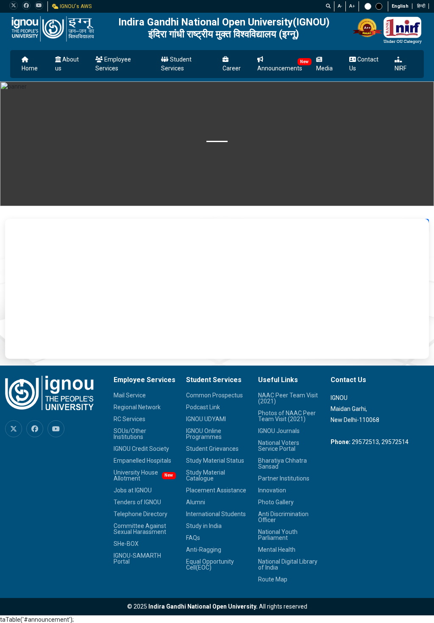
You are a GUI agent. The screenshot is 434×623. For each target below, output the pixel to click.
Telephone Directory (140, 514)
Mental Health (276, 550)
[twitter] (13, 5)
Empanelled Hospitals (142, 461)
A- (340, 6)
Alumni (195, 502)
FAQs (193, 538)
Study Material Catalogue (205, 475)
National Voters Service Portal (278, 446)
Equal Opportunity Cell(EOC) (210, 564)
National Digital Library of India (287, 564)
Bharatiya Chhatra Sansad (282, 463)
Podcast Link (203, 407)
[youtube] (39, 5)
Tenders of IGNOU (137, 502)
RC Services (129, 419)
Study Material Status (215, 461)
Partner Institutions (283, 478)
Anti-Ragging (203, 550)
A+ (352, 6)
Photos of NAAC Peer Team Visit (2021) (287, 416)
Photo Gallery (276, 502)
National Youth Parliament (278, 535)
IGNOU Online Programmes (204, 434)
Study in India (204, 526)
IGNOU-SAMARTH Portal (137, 558)
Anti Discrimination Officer (283, 517)
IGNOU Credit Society (141, 449)
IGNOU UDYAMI (206, 419)
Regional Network (137, 407)
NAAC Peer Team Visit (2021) (288, 398)
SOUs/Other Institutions (130, 434)
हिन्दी (421, 6)
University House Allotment (136, 475)
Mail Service (130, 395)
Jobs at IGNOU (133, 490)
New (304, 61)
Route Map (272, 579)
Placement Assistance (216, 490)
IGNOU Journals (279, 431)
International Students (216, 514)
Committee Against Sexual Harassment (140, 529)
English (400, 6)
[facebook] (26, 5)
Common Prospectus (214, 395)
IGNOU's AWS (75, 6)
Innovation (272, 490)
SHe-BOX (126, 544)
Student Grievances (212, 449)
